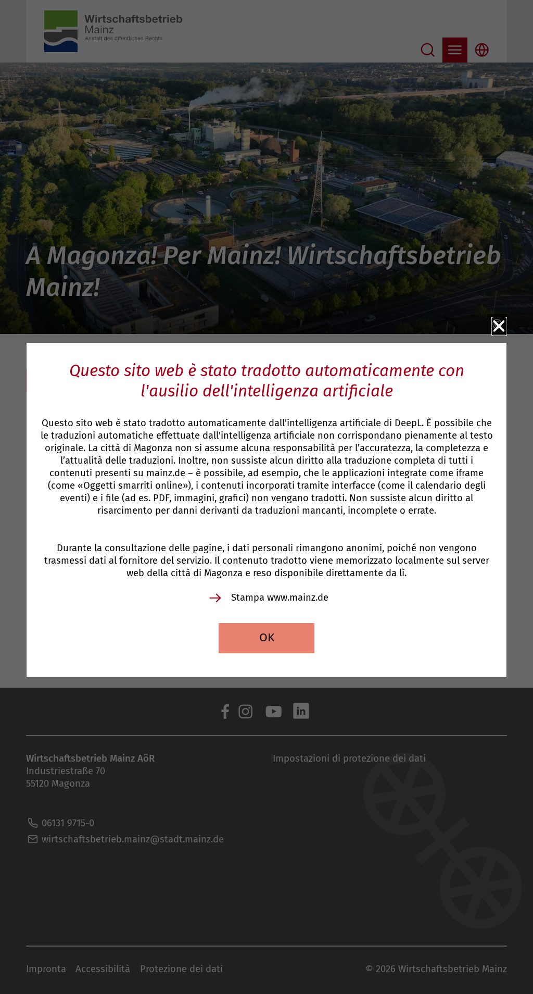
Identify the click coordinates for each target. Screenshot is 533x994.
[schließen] (499, 326)
